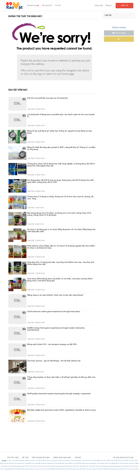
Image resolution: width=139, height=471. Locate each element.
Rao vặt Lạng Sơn (112, 469)
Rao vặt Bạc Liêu (49, 463)
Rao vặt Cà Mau (123, 463)
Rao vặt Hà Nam (24, 466)
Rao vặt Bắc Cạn (29, 463)
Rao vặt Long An (131, 469)
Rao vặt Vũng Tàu (19, 463)
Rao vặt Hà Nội (86, 460)
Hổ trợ (25, 458)
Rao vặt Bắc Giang (39, 463)
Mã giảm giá (32, 5)
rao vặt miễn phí (16, 460)
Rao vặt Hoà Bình (125, 466)
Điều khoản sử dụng (41, 458)
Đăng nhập (99, 5)
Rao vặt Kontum (29, 469)
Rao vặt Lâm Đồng (49, 469)
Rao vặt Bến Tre (69, 463)
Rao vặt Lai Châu (39, 469)
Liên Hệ (78, 458)
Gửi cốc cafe (13, 458)
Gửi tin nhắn (120, 33)
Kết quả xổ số (47, 5)
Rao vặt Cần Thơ (126, 460)
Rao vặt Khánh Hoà (8, 469)
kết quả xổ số (57, 460)
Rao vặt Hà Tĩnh (43, 466)
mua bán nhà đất (40, 460)
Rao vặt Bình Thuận (102, 463)
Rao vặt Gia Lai (5, 466)
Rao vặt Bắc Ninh (60, 463)
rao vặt (9, 460)
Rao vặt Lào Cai (121, 469)
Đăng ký (108, 5)
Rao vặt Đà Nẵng (96, 460)
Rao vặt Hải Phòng (116, 460)
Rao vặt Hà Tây (34, 466)
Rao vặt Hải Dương (53, 466)
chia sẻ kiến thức (65, 460)
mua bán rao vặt (49, 460)
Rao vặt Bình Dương (80, 463)
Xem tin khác (120, 27)
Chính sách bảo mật (62, 458)
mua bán (32, 460)
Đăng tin (124, 5)
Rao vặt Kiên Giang (19, 469)
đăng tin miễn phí (25, 460)
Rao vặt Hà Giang (15, 466)
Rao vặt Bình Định (114, 463)
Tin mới (58, 5)
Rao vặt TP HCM (105, 460)
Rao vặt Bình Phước (91, 463)
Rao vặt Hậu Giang (114, 466)
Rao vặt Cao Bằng (134, 463)
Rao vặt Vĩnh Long (9, 463)
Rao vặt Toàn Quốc (76, 460)
